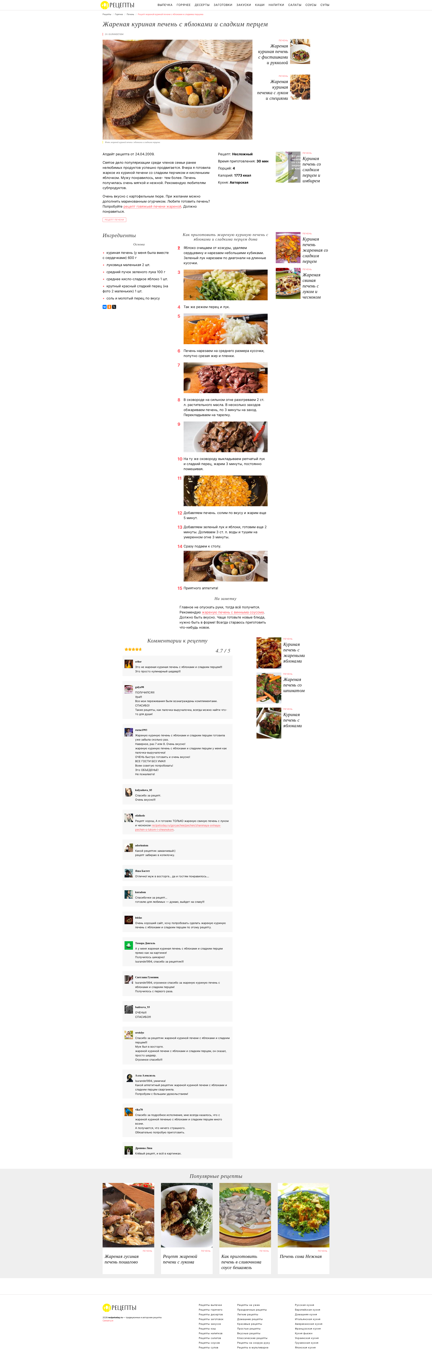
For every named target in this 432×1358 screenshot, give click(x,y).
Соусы (310, 5)
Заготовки (223, 5)
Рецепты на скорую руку (253, 1342)
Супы (324, 5)
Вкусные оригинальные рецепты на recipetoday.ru (119, 1307)
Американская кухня (308, 1323)
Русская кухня (304, 1304)
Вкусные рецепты (249, 1333)
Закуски (243, 5)
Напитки (276, 5)
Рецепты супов (208, 1347)
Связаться (108, 1320)
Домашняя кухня (306, 1314)
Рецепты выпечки (210, 1304)
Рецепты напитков (211, 1333)
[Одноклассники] (109, 307)
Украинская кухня (307, 1338)
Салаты (294, 5)
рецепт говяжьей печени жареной (152, 206)
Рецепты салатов (210, 1338)
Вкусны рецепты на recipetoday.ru (117, 5)
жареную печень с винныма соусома (233, 612)
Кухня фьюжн (304, 1333)
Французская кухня (308, 1328)
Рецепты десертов (211, 1314)
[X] (114, 307)
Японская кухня (305, 1347)
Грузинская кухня (306, 1342)
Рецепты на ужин (248, 1304)
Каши (260, 5)
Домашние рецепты (250, 1319)
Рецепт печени (114, 219)
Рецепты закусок (210, 1323)
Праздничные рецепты (252, 1309)
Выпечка (165, 5)
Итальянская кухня (307, 1319)
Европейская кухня (307, 1309)
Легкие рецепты (247, 1314)
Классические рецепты (252, 1338)
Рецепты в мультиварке (252, 1347)
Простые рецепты (249, 1328)
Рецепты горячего (210, 1309)
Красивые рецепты (249, 1323)
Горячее (184, 5)
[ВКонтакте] (105, 307)
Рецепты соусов (209, 1342)
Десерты (202, 5)
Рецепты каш (207, 1328)
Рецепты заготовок (211, 1319)
